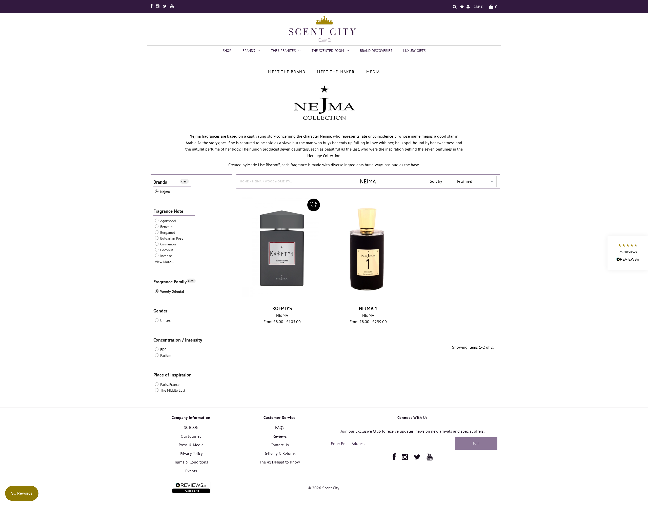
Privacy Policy (191, 453)
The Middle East (172, 390)
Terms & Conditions (191, 462)
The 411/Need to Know (279, 462)
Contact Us (280, 444)
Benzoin (166, 226)
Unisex (165, 320)
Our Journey (191, 436)
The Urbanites (283, 50)
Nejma (164, 191)
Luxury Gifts (414, 50)
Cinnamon (167, 244)
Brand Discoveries (376, 50)
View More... (164, 262)
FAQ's (279, 427)
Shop (227, 50)
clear (184, 181)
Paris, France (169, 384)
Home (244, 181)
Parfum (165, 355)
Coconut (166, 250)
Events (191, 470)
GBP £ (478, 7)
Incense (165, 256)
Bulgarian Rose (171, 238)
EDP (163, 349)
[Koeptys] (282, 247)
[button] (628, 253)
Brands (248, 50)
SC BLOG (191, 427)
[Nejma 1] (368, 249)
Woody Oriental (171, 291)
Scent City (330, 487)
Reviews (280, 436)
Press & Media (191, 444)
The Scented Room (328, 50)
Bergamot (167, 232)
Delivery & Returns (280, 453)
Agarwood (167, 221)
